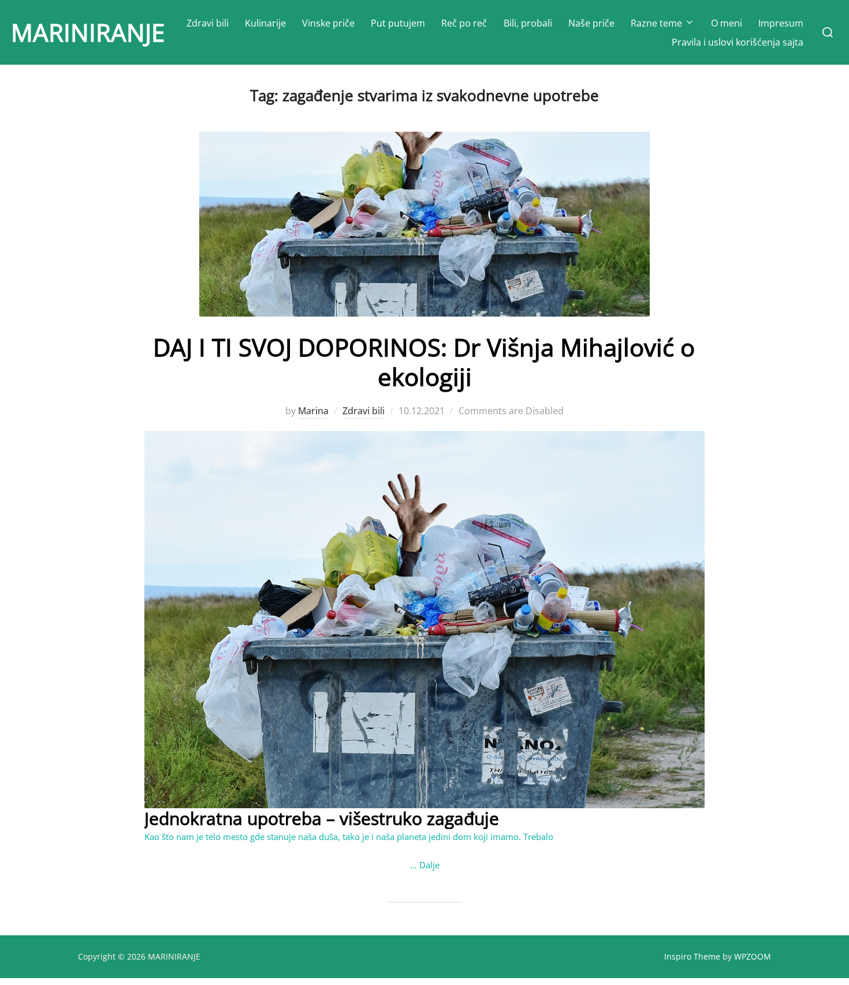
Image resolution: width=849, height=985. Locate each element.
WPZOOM (752, 956)
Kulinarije (265, 23)
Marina (313, 410)
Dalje (429, 865)
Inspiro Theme (692, 956)
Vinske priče (328, 23)
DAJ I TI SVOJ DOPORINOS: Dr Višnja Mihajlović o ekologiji (424, 361)
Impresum (780, 23)
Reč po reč (464, 23)
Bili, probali (528, 23)
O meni (726, 23)
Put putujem (398, 23)
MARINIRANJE (88, 32)
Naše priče (591, 23)
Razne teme (656, 23)
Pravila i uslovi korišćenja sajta (737, 42)
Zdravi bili (208, 23)
